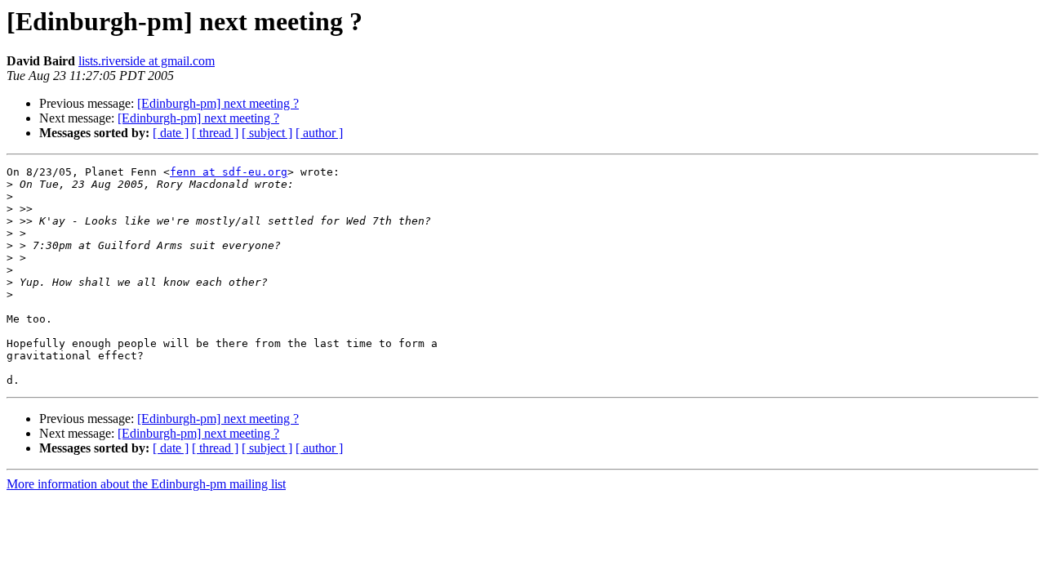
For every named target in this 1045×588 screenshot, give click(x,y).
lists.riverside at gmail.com (146, 61)
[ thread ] (215, 133)
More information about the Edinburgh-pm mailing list (146, 484)
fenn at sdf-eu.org (228, 172)
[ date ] (171, 133)
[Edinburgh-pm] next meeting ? (218, 103)
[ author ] (319, 133)
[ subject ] (267, 133)
